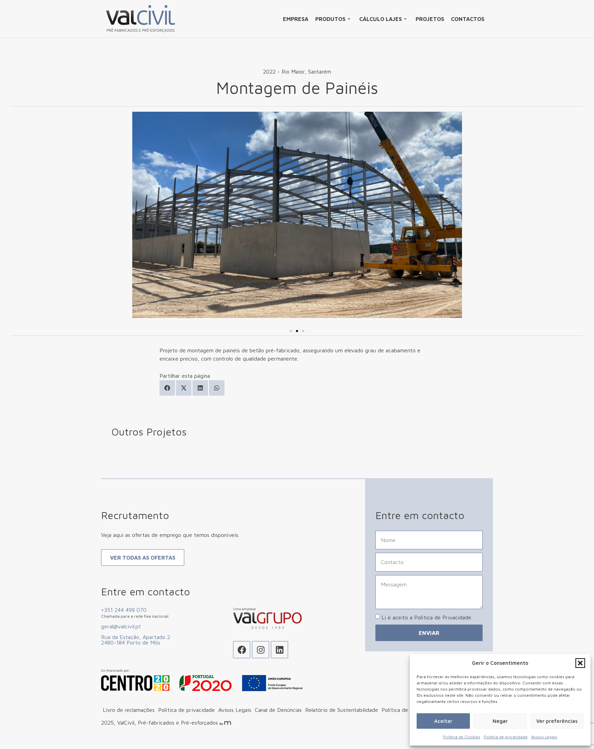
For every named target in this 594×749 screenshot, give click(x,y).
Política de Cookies (461, 736)
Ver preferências (557, 721)
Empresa (295, 19)
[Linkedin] (279, 649)
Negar (500, 721)
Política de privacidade (506, 736)
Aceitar (443, 721)
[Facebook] (241, 649)
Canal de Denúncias (278, 710)
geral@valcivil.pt (121, 626)
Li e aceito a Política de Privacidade (426, 617)
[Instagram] (260, 649)
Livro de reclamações (129, 710)
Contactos (467, 19)
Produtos (330, 19)
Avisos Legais (544, 736)
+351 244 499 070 (123, 610)
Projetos (430, 19)
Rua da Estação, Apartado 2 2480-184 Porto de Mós (135, 640)
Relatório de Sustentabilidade (341, 710)
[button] (580, 663)
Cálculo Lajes (380, 19)
